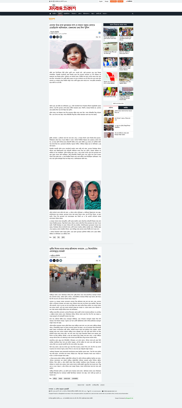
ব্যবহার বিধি (88, 385)
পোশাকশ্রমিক (75, 378)
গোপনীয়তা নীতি (95, 385)
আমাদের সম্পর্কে (81, 385)
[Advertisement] (75, 94)
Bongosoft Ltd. (129, 398)
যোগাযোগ (102, 385)
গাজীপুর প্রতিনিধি (55, 256)
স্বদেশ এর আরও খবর (118, 103)
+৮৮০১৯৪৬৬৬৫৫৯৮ (96, 391)
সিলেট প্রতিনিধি (55, 32)
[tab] (110, 107)
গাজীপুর (55, 378)
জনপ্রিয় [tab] (126, 108)
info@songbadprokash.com (110, 391)
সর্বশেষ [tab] (111, 108)
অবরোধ (60, 378)
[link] (113, 1)
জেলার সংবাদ (67, 378)
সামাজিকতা (129, 1)
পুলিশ (63, 237)
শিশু (58, 237)
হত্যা (54, 237)
